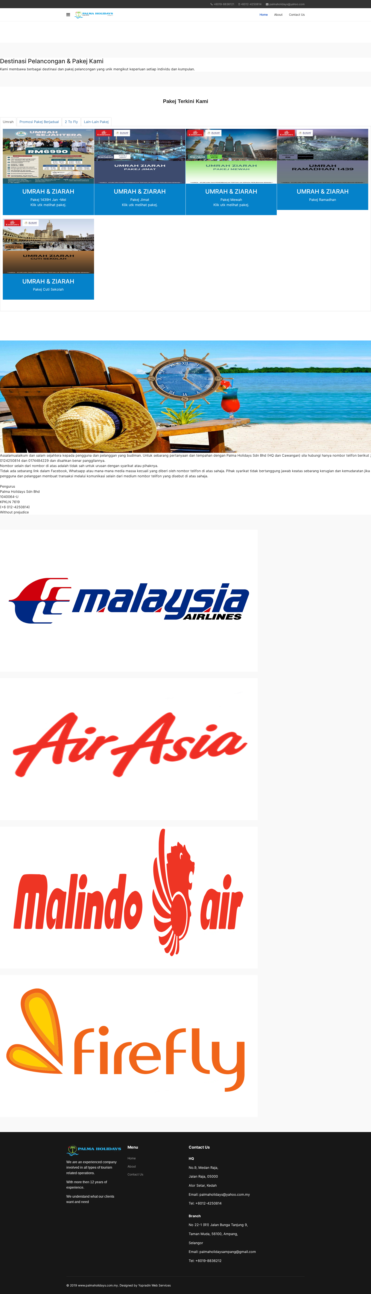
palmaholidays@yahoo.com (287, 4)
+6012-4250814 (251, 4)
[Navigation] (68, 14)
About (278, 14)
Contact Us (297, 14)
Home (264, 14)
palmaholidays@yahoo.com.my (224, 1194)
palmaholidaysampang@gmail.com (227, 1251)
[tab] (8, 121)
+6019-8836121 (224, 4)
